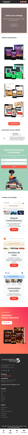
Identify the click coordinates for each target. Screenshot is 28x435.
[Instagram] (20, 1)
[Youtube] (25, 1)
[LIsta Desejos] (24, 431)
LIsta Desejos (24, 432)
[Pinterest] (24, 1)
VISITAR (14, 229)
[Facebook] (22, 1)
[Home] (3, 431)
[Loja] (17, 431)
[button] (3, 137)
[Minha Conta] (10, 431)
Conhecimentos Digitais (17, 426)
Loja (17, 432)
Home (3, 432)
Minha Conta (10, 433)
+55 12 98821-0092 (6, 376)
